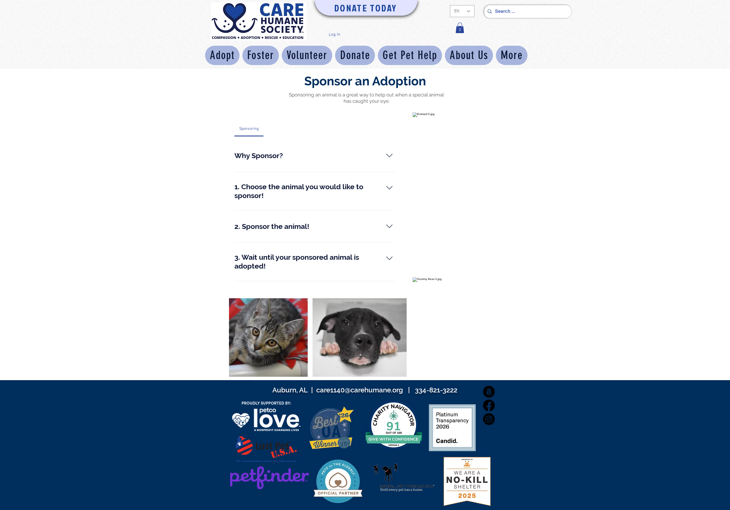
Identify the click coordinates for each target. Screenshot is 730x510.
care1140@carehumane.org (359, 390)
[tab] (248, 129)
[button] (459, 28)
